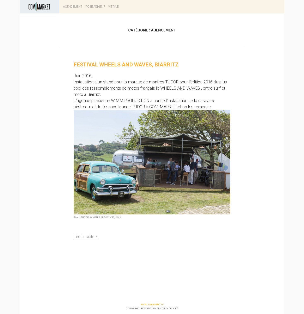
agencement (72, 6)
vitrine (113, 6)
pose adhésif (95, 6)
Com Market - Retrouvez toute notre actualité (152, 308)
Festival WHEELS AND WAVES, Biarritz (126, 64)
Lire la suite (84, 236)
